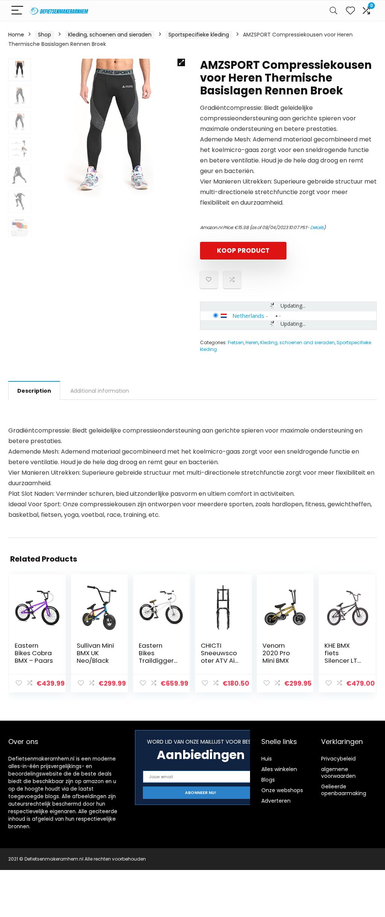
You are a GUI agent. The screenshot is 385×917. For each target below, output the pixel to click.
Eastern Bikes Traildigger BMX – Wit (156, 657)
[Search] (333, 11)
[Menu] (17, 11)
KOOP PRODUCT (243, 250)
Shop (44, 34)
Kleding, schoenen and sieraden (110, 34)
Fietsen (236, 342)
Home (16, 34)
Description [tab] (34, 391)
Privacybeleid (338, 758)
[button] (181, 62)
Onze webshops (282, 790)
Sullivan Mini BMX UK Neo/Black (95, 653)
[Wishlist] (350, 10)
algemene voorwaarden (338, 772)
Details (317, 227)
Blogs (268, 779)
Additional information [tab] (99, 391)
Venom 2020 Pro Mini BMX (276, 653)
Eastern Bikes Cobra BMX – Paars (34, 653)
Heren (252, 342)
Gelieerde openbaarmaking (343, 790)
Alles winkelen (279, 769)
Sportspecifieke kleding (198, 34)
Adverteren (276, 801)
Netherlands (248, 315)
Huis (266, 758)
